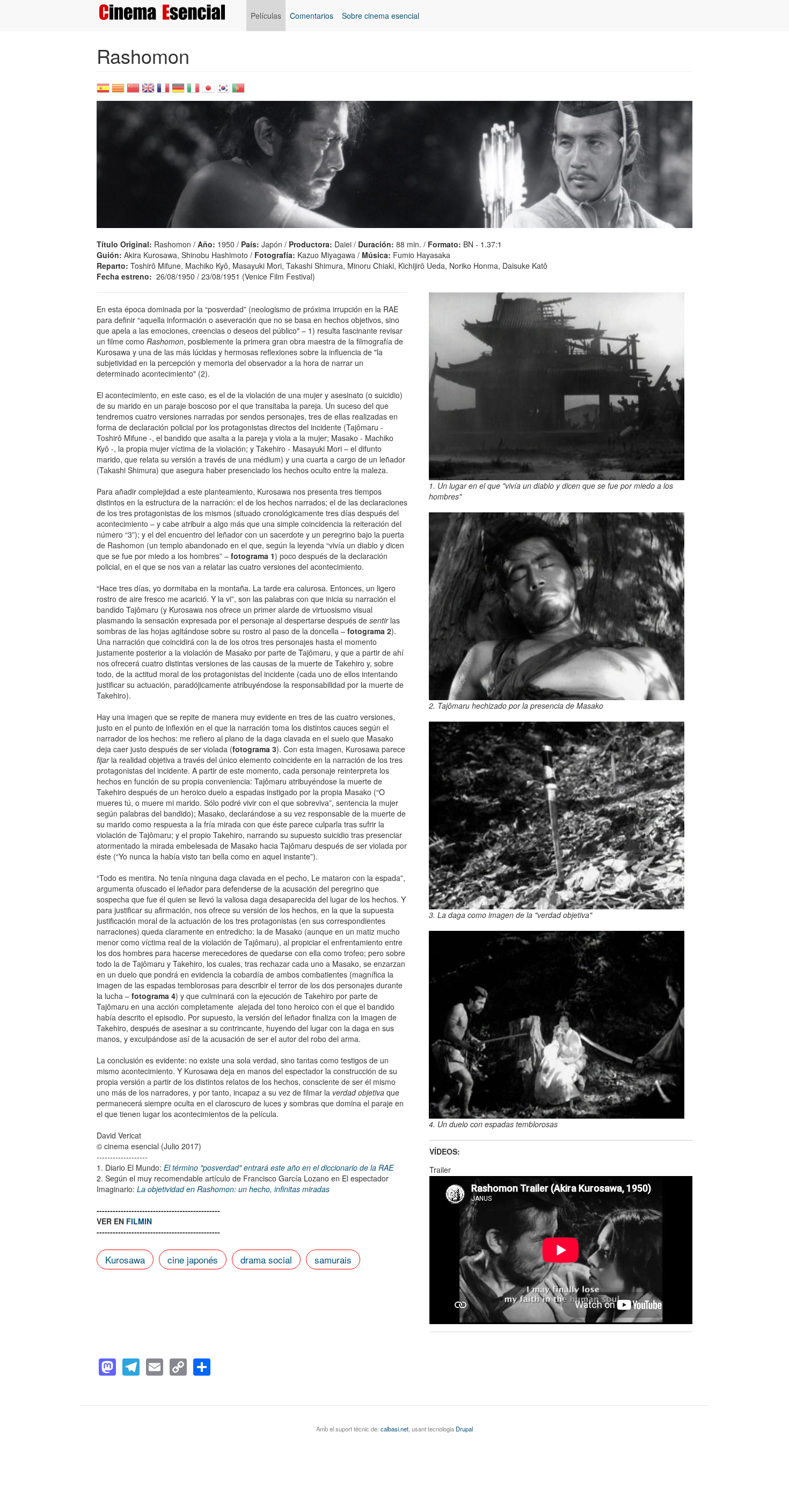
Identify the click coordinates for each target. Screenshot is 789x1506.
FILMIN (139, 1221)
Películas (266, 15)
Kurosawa (125, 1259)
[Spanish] (103, 91)
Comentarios (311, 15)
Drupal (464, 1428)
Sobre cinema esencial (380, 15)
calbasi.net (394, 1428)
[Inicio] (166, 12)
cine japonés (192, 1259)
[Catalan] (118, 91)
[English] (148, 91)
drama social (266, 1259)
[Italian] (193, 91)
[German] (178, 91)
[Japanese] (208, 91)
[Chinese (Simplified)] (133, 91)
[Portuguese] (238, 91)
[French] (163, 91)
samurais (333, 1259)
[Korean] (223, 91)
